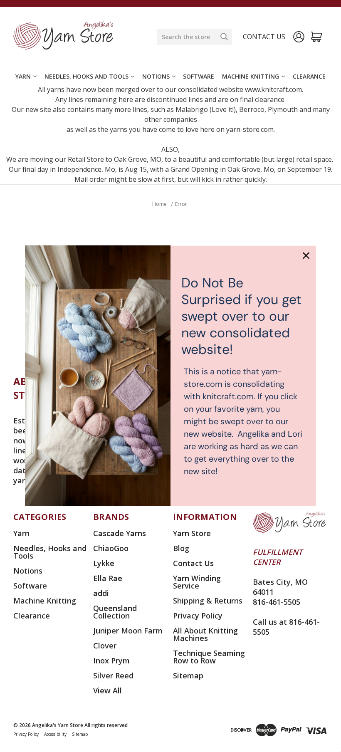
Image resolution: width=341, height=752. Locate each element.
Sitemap (188, 675)
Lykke (103, 563)
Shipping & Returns (207, 601)
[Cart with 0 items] (317, 37)
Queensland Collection (115, 612)
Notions (156, 76)
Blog (181, 548)
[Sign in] (299, 37)
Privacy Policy (197, 616)
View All (107, 690)
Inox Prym (111, 660)
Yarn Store (192, 533)
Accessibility (55, 734)
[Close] (306, 255)
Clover (104, 646)
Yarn (23, 76)
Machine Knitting (250, 76)
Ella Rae (107, 578)
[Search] (224, 37)
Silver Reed (113, 675)
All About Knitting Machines (205, 634)
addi (101, 593)
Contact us (264, 36)
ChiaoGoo (110, 548)
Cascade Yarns (119, 533)
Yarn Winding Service (197, 582)
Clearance (309, 76)
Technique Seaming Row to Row (209, 656)
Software (198, 76)
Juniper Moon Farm (128, 631)
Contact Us (193, 563)
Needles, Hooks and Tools (86, 76)
